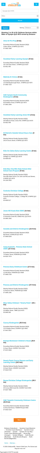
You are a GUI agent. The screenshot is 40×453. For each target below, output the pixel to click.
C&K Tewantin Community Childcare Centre (19, 400)
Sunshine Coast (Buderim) (27, 428)
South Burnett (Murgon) (20, 437)
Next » (20, 420)
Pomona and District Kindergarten (16, 285)
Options (5, 28)
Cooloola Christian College (13, 191)
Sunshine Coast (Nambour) (14, 430)
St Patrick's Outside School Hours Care (17, 133)
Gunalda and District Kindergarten (16, 229)
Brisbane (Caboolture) (10, 428)
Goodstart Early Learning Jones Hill (16, 115)
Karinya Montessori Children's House (17, 341)
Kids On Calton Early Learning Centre (17, 151)
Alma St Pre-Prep (10, 41)
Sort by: (22, 27)
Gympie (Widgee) (18, 435)
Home (7, 443)
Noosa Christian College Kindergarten (17, 380)
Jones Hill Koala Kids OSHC (13, 211)
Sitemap (13, 443)
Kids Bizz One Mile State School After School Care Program (17, 170)
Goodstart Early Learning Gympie (15, 59)
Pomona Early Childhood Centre (15, 267)
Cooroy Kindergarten (11, 323)
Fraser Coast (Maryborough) (12, 433)
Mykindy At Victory (10, 77)
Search (20, 20)
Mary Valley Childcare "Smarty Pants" (17, 303)
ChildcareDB (11, 446)
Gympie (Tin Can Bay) (26, 431)
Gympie (15, 431)
